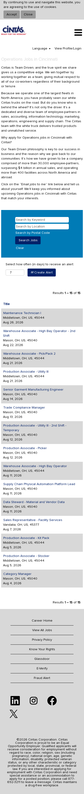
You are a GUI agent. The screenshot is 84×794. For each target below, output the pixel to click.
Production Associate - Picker (25, 448)
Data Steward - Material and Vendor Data (34, 502)
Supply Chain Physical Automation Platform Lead (39, 484)
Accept (12, 14)
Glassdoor (42, 659)
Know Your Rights (42, 649)
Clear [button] (20, 248)
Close (28, 14)
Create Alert (43, 272)
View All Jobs (42, 630)
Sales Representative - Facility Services (32, 520)
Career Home (42, 620)
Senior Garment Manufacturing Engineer (33, 389)
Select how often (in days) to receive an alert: (40, 264)
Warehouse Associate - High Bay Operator (35, 466)
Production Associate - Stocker (26, 556)
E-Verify (42, 668)
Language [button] (40, 48)
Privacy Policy (42, 639)
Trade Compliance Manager (24, 407)
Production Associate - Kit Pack (26, 538)
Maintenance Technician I (22, 313)
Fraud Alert (42, 678)
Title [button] (6, 304)
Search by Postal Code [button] (32, 232)
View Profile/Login (68, 48)
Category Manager (17, 574)
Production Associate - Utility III (26, 371)
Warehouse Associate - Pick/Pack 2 (29, 353)
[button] (70, 32)
